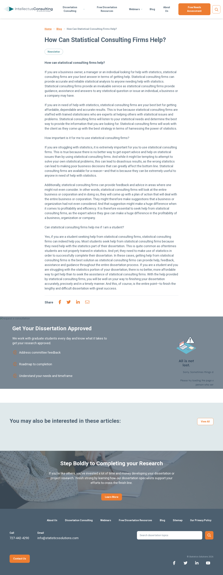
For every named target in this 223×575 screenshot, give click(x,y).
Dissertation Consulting (70, 9)
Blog (152, 9)
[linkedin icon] (197, 563)
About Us (166, 9)
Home (48, 29)
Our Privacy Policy (200, 520)
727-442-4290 (19, 538)
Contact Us (19, 558)
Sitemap (177, 520)
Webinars (134, 9)
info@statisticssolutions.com (58, 538)
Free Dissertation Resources (107, 9)
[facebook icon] (174, 563)
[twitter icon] (185, 563)
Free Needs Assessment (194, 9)
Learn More (111, 497)
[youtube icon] (208, 563)
